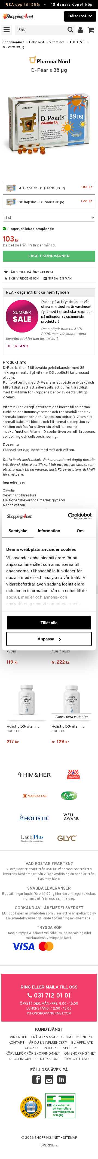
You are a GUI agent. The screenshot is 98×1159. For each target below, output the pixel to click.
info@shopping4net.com (49, 1013)
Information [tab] (49, 530)
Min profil (19, 1037)
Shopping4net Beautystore (34, 1059)
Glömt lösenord (76, 1037)
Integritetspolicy (60, 1048)
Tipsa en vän (59, 278)
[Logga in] (80, 30)
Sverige (48, 1145)
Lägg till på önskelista (31, 272)
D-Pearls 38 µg (13, 47)
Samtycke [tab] (17, 530)
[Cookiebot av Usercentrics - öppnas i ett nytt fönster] (69, 516)
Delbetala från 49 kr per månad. (29, 245)
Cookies (32, 1048)
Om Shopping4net (80, 1054)
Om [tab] (80, 530)
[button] (91, 30)
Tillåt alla (49, 622)
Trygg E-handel (78, 1059)
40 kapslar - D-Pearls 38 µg (55, 188)
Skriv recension (23, 278)
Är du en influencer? (48, 1043)
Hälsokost (36, 42)
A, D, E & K (77, 42)
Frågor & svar (44, 1037)
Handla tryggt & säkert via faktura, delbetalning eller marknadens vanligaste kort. (49, 932)
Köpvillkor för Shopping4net (33, 1054)
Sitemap (70, 1138)
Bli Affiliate (82, 1043)
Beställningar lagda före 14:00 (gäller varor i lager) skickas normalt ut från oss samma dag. (49, 893)
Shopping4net (13, 42)
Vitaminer (56, 42)
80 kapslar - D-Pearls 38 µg (55, 202)
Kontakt (16, 1043)
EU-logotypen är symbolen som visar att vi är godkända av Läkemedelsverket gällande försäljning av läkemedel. (49, 913)
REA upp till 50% (22, 4)
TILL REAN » (17, 346)
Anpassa (46, 639)
